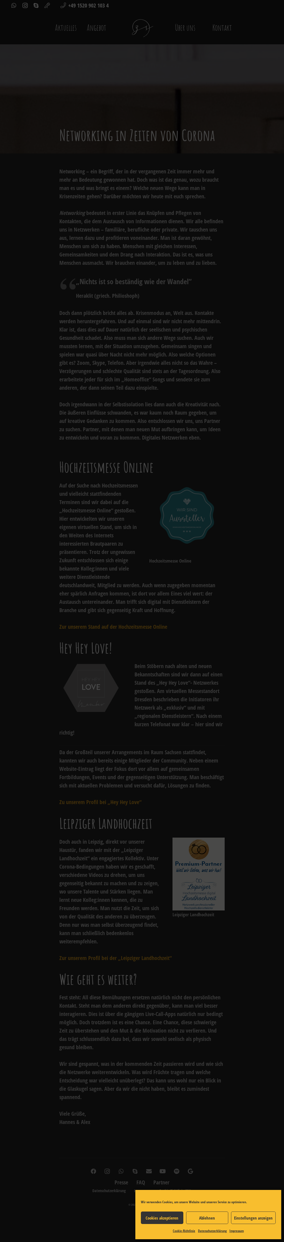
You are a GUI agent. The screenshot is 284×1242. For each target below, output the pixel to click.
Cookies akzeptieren (162, 1218)
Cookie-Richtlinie (184, 1230)
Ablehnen (207, 1218)
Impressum (236, 1230)
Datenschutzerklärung (212, 1230)
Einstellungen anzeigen (253, 1218)
